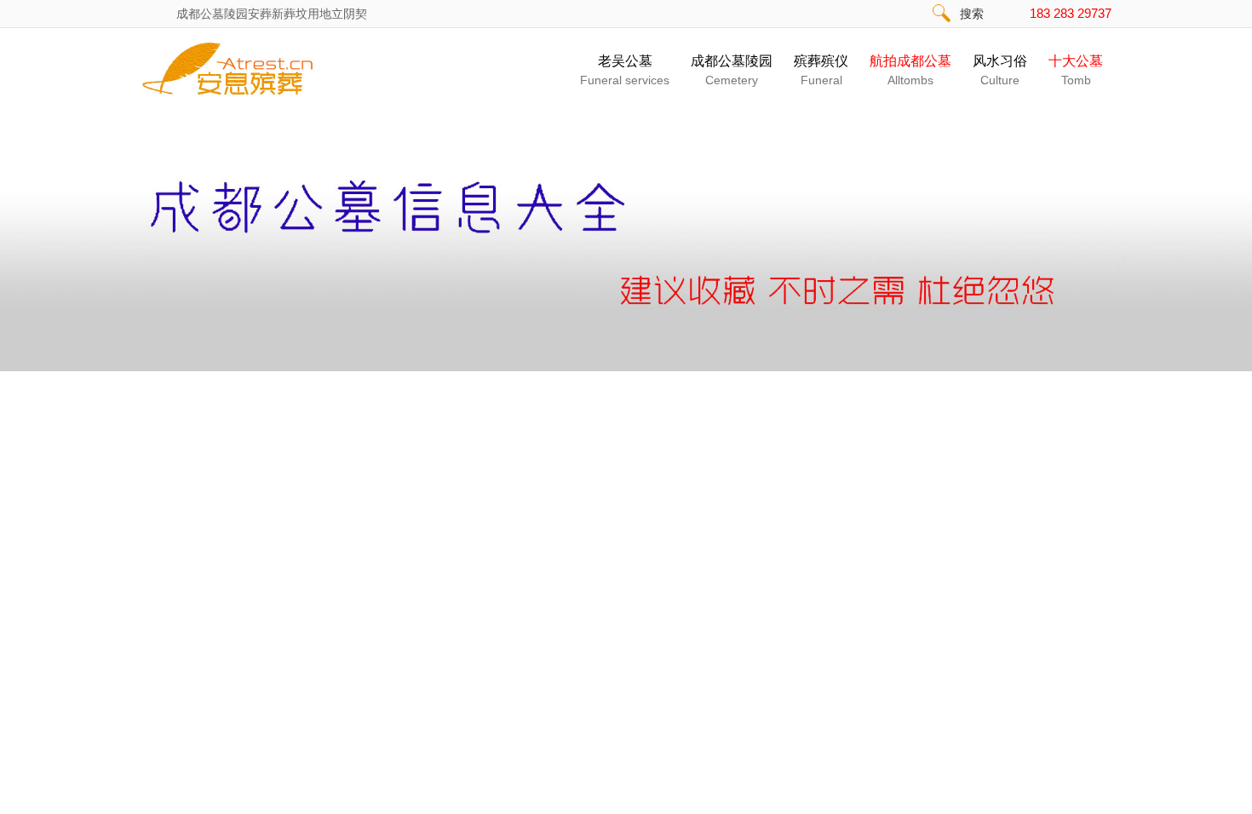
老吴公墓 (624, 70)
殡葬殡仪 (821, 70)
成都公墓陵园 (731, 70)
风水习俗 (1000, 70)
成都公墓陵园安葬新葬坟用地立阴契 (273, 13)
